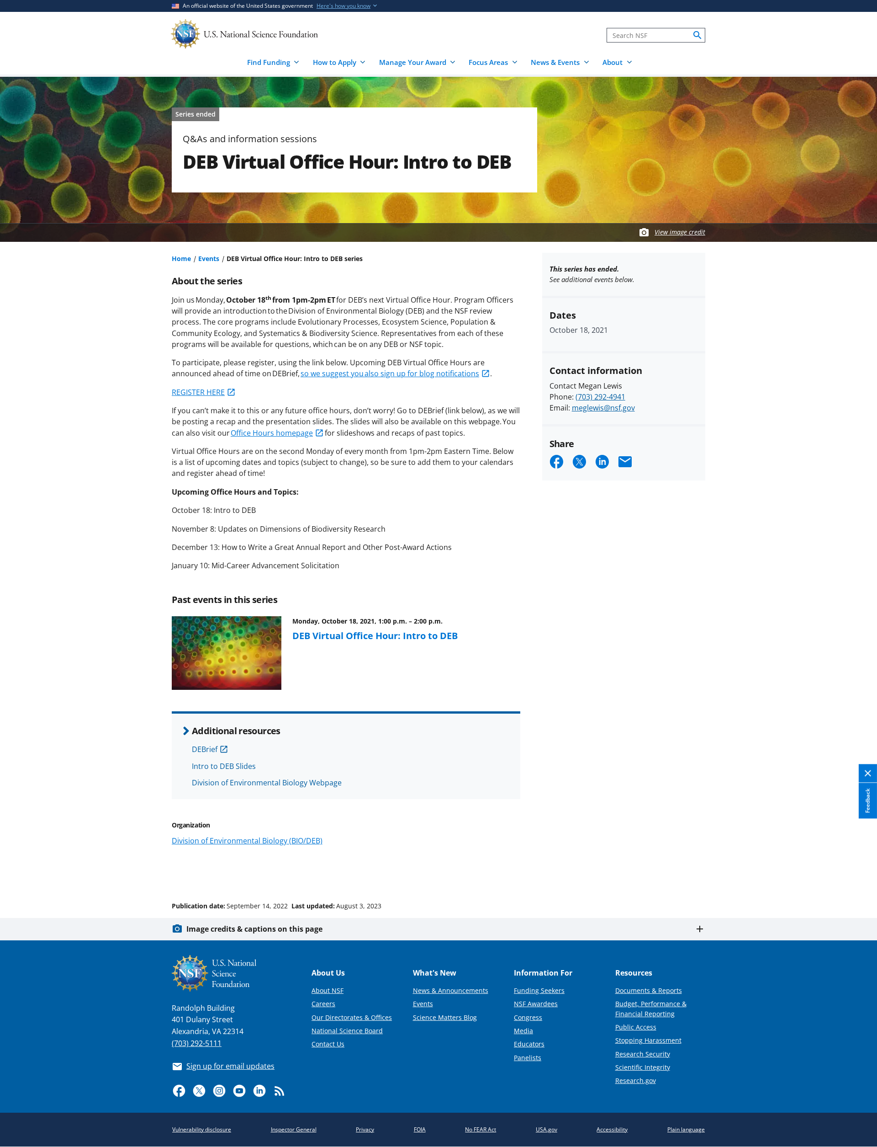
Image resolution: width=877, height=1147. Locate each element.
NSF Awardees (536, 1003)
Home (181, 258)
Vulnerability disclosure (201, 1129)
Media (523, 1030)
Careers (323, 1003)
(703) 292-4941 (600, 397)
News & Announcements (450, 990)
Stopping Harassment (648, 1040)
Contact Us (328, 1044)
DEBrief (204, 749)
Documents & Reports (648, 990)
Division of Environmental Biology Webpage (267, 783)
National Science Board (347, 1030)
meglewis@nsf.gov (603, 408)
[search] (697, 35)
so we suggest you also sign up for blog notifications (390, 373)
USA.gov (546, 1129)
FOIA (420, 1129)
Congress (528, 1017)
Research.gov (635, 1080)
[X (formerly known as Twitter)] (199, 1090)
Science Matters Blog (445, 1017)
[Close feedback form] (868, 773)
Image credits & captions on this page (254, 929)
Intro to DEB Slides (224, 766)
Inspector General (294, 1129)
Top (857, 871)
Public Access (635, 1027)
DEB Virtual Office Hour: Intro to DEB (375, 635)
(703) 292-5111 (197, 1043)
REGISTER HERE (198, 392)
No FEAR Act (480, 1129)
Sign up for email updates (230, 1066)
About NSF (327, 990)
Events (208, 258)
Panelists (527, 1057)
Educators (529, 1044)
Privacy (365, 1129)
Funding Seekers (539, 990)
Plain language (686, 1129)
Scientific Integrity (642, 1067)
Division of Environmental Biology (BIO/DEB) (247, 841)
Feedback (868, 800)
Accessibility (612, 1129)
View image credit (680, 232)
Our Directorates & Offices (352, 1017)
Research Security (642, 1054)
